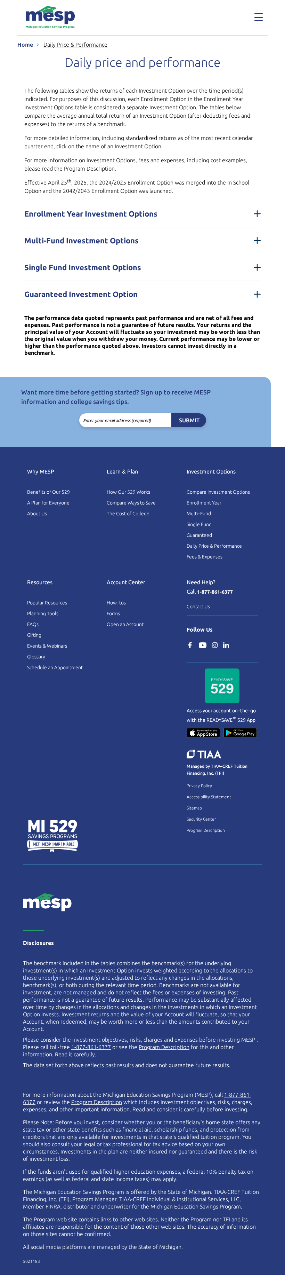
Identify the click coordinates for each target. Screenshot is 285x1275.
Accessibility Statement (209, 797)
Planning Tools (42, 613)
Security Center (201, 819)
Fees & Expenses (204, 557)
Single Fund (199, 524)
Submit (189, 420)
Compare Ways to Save (131, 503)
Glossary (36, 656)
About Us (37, 513)
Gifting (34, 635)
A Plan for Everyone (48, 503)
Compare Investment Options (218, 492)
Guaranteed (199, 535)
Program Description (89, 168)
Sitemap (194, 808)
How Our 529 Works (128, 492)
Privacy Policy (199, 785)
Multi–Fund (199, 513)
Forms (113, 613)
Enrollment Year (204, 503)
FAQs (33, 624)
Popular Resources (47, 602)
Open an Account (125, 624)
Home (25, 44)
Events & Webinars (47, 646)
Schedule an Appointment (55, 667)
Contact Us (198, 606)
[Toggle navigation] (254, 17)
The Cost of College (128, 513)
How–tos (116, 602)
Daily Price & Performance (75, 44)
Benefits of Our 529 (48, 492)
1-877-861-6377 (215, 592)
